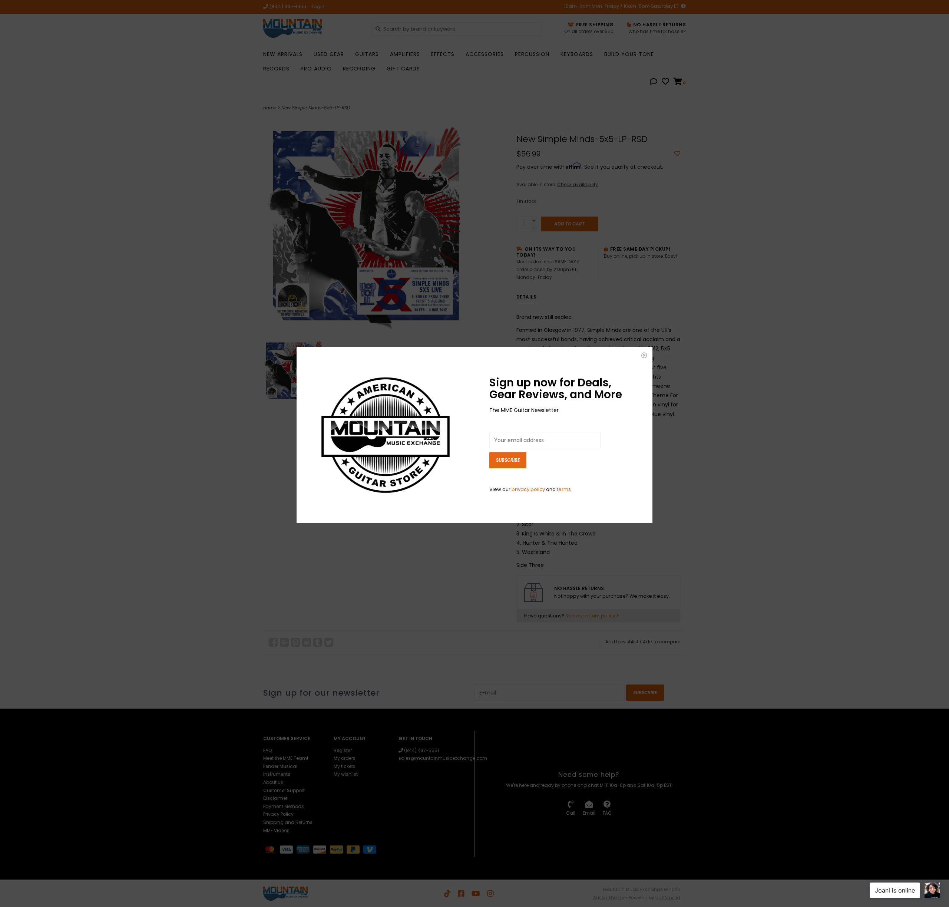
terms (564, 489)
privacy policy (528, 489)
